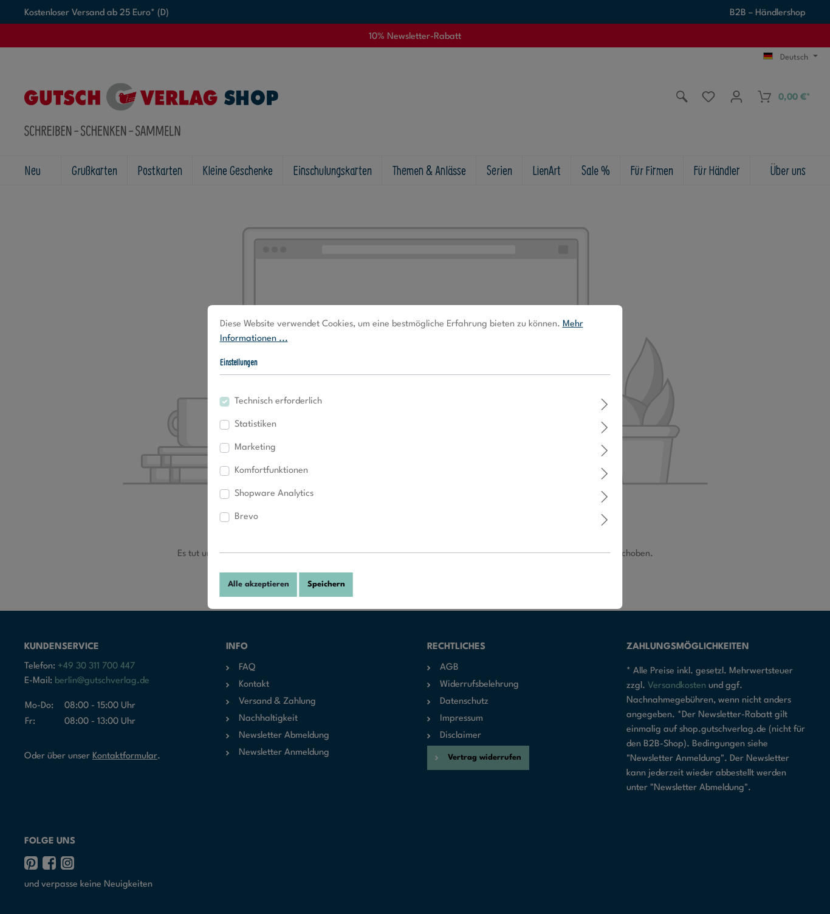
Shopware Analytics (274, 493)
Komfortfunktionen (271, 470)
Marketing (255, 447)
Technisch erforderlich (278, 401)
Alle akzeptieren (258, 584)
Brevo (246, 516)
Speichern (326, 584)
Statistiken (255, 424)
